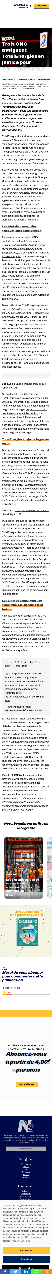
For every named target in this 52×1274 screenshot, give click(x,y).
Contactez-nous (26, 1199)
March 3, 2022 (35, 710)
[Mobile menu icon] (5, 6)
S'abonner (26, 1191)
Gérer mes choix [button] (25, 1268)
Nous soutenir (26, 1196)
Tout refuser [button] (26, 1259)
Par (11, 77)
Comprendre (26, 1164)
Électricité (9, 80)
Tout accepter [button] (26, 1250)
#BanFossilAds (14, 696)
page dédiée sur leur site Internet (24, 185)
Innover (26, 1174)
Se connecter (26, 1194)
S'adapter (11, 874)
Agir (26, 1169)
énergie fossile (27, 80)
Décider (26, 1166)
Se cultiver (26, 1177)
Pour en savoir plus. (20, 1241)
